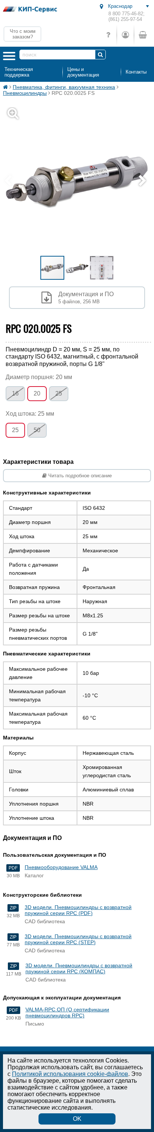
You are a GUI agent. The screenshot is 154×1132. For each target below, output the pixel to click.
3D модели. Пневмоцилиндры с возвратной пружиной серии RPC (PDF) (78, 910)
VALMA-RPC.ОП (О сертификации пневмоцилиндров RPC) (67, 1012)
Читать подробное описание (79, 475)
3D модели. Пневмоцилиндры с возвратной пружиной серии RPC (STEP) (78, 939)
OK (77, 1119)
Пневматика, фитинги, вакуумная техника (64, 87)
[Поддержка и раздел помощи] (108, 35)
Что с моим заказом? (23, 34)
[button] (144, 181)
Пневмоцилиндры (25, 93)
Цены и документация (83, 72)
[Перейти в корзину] (142, 35)
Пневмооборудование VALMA (61, 867)
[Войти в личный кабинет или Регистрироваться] (125, 35)
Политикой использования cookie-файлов (70, 1074)
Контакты (136, 72)
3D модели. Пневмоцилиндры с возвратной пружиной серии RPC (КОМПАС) (78, 968)
